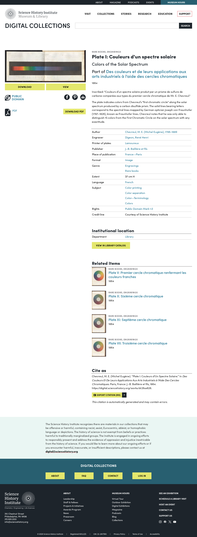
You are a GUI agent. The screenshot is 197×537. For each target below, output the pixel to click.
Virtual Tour (118, 498)
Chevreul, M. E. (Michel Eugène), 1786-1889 (151, 132)
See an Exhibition (168, 493)
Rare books (99, 51)
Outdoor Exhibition (121, 502)
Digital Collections (37, 25)
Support (184, 13)
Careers (67, 520)
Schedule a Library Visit (172, 498)
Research (144, 13)
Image (129, 160)
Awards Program (72, 509)
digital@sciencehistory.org (62, 451)
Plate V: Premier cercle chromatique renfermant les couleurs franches (147, 274)
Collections (105, 13)
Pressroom (68, 516)
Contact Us (165, 509)
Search (185, 25)
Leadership (69, 498)
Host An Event (167, 504)
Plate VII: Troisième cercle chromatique (138, 343)
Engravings (114, 51)
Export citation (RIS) (108, 394)
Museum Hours (176, 2)
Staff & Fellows (70, 502)
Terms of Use (138, 534)
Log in (142, 475)
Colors (129, 203)
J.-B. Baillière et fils (136, 149)
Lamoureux (132, 143)
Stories (126, 13)
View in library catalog (111, 245)
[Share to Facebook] (67, 97)
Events (150, 2)
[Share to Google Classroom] (83, 97)
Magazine (115, 2)
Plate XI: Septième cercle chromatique (138, 319)
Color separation (135, 193)
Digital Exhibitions (121, 505)
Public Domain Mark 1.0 (139, 209)
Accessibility (155, 534)
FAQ (84, 475)
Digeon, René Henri (137, 137)
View (66, 86)
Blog (114, 516)
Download (25, 86)
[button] (124, 395)
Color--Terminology (137, 198)
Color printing (133, 187)
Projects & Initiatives (73, 505)
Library (129, 236)
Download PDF (74, 111)
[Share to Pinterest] (75, 97)
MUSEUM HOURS (120, 493)
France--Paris (133, 154)
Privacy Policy (119, 534)
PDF (14, 110)
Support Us (165, 515)
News (66, 513)
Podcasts (133, 2)
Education (165, 13)
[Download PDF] (7, 112)
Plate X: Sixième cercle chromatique (136, 296)
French (129, 182)
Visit (88, 13)
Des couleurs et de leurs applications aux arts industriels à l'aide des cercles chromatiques (139, 73)
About (99, 2)
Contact (113, 475)
